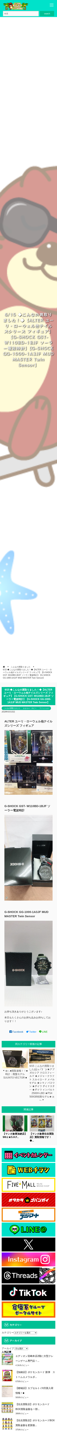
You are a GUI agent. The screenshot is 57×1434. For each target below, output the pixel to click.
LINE (44, 1032)
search (47, 13)
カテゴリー (8, 1332)
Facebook (17, 1032)
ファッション (44, 708)
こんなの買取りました (11, 708)
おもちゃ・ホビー (29, 708)
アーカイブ (8, 1348)
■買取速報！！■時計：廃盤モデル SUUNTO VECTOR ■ (15, 1074)
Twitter (32, 1032)
